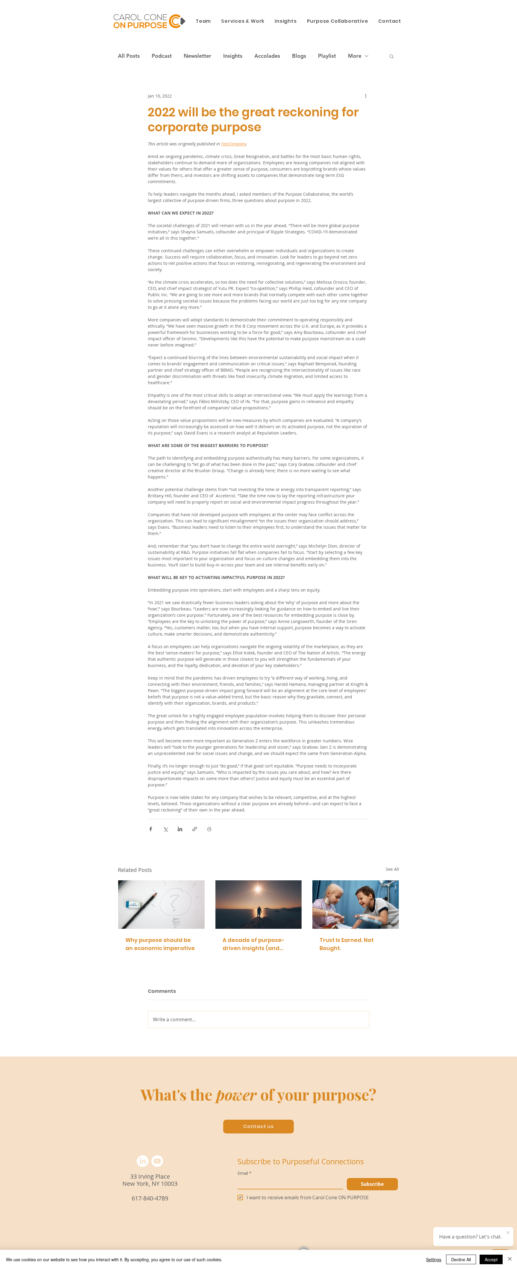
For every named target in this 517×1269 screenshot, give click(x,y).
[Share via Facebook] (150, 829)
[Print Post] (209, 829)
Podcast (162, 56)
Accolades (267, 56)
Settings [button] (433, 1259)
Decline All (461, 1259)
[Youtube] (157, 1161)
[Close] (509, 1259)
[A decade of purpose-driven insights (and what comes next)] (258, 904)
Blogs (299, 56)
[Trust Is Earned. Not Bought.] (355, 904)
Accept (491, 1259)
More (354, 56)
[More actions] (365, 95)
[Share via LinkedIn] (180, 829)
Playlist (327, 56)
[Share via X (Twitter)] (165, 829)
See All (392, 869)
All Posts (129, 56)
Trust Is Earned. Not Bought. (347, 944)
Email (245, 1173)
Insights (232, 56)
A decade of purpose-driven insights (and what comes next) (254, 944)
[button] (391, 56)
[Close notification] (508, 1232)
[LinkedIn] (142, 1161)
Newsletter (197, 56)
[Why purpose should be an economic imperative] (161, 904)
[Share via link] (194, 829)
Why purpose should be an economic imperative (160, 944)
